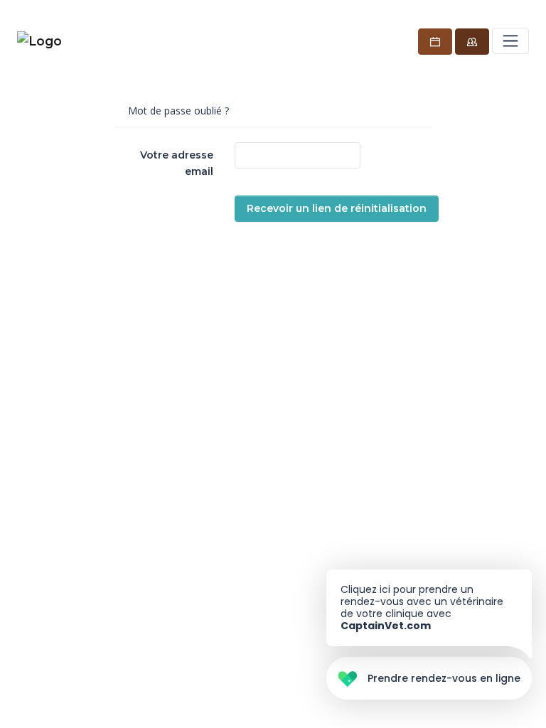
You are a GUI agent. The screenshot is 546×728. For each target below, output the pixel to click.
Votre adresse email (176, 163)
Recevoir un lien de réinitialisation (337, 208)
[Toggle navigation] (510, 40)
